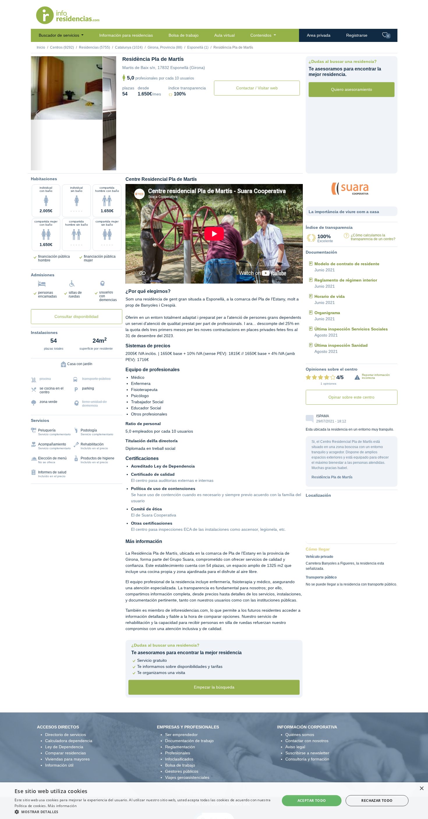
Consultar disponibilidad (76, 316)
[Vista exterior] (49, 163)
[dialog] (214, 800)
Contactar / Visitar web (257, 88)
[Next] (109, 113)
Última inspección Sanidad (341, 345)
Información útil (59, 765)
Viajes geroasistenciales (187, 777)
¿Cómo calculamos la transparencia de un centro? (373, 237)
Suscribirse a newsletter (307, 753)
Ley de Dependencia (64, 746)
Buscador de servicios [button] (59, 35)
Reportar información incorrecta (376, 376)
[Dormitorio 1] (58, 163)
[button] (143, 812)
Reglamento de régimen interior (345, 280)
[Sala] (78, 163)
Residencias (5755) (94, 47)
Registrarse (356, 35)
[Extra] (98, 163)
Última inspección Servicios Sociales (351, 329)
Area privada (318, 35)
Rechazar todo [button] (376, 800)
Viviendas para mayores (67, 759)
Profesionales (177, 753)
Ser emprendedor (181, 734)
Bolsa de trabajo (184, 35)
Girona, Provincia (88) (165, 47)
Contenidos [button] (261, 35)
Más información (62, 805)
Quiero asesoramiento (351, 89)
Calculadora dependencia (68, 740)
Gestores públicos (181, 771)
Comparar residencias (65, 753)
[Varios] (88, 163)
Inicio (41, 47)
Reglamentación (180, 746)
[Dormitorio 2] (68, 163)
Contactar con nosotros (306, 740)
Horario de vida (329, 296)
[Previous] (37, 113)
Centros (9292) (62, 47)
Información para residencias (126, 35)
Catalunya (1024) (129, 47)
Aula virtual (224, 35)
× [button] (421, 788)
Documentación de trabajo (189, 740)
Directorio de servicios (65, 734)
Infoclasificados (179, 759)
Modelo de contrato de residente (346, 263)
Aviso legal (295, 746)
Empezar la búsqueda (214, 687)
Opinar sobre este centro (351, 397)
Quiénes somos (299, 734)
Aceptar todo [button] (312, 800)
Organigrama (327, 312)
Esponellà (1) (197, 47)
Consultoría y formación (307, 759)
